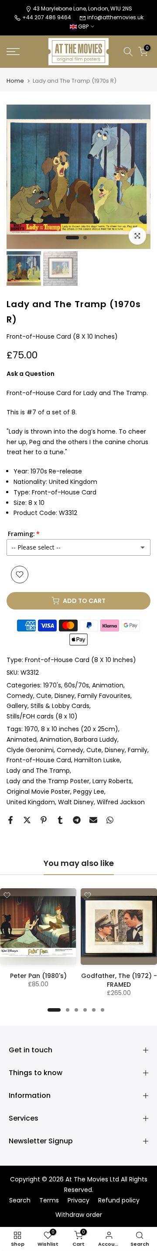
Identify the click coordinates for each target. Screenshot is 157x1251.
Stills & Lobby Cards (60, 705)
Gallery (17, 705)
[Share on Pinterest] (44, 820)
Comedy (20, 695)
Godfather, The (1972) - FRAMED (119, 980)
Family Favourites (104, 695)
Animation (107, 685)
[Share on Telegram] (77, 820)
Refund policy (119, 1200)
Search (20, 1200)
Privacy (78, 1200)
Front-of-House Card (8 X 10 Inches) (80, 659)
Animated (22, 739)
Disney (65, 695)
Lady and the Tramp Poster (48, 781)
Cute (43, 695)
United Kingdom (31, 802)
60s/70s (76, 685)
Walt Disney (76, 802)
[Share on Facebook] (10, 820)
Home (15, 81)
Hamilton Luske (97, 760)
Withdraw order (78, 1215)
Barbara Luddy (95, 739)
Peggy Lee (88, 791)
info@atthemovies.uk (115, 17)
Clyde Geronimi (30, 750)
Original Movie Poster (38, 791)
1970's (52, 685)
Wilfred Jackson (121, 802)
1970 (31, 729)
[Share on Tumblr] (60, 820)
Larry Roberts (112, 781)
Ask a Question (31, 373)
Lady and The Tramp (38, 770)
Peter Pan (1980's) (38, 975)
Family (137, 750)
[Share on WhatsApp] (110, 820)
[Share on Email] (93, 820)
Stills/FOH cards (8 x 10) (42, 716)
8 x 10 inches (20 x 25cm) (79, 729)
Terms (49, 1200)
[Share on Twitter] (27, 820)
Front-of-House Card (39, 760)
